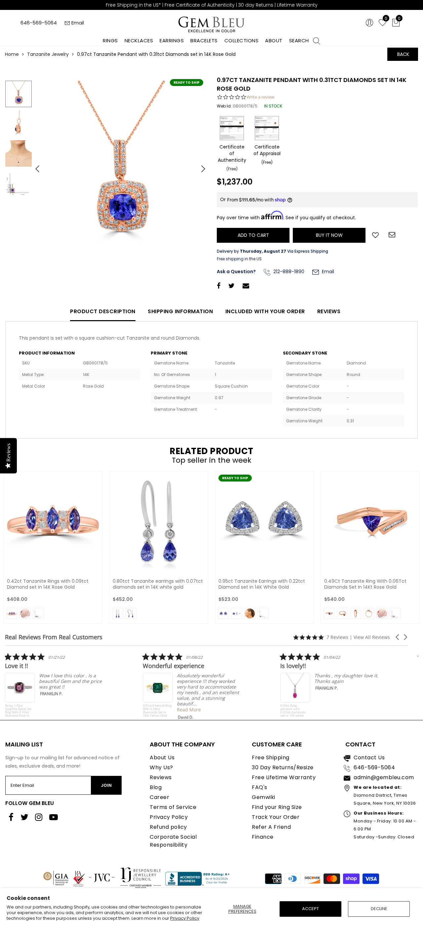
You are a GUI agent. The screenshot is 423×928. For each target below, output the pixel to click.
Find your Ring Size (277, 807)
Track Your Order (275, 817)
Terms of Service (173, 807)
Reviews (329, 311)
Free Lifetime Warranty (284, 777)
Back (403, 54)
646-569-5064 (38, 22)
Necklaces (139, 40)
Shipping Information (180, 311)
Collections (241, 40)
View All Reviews (372, 637)
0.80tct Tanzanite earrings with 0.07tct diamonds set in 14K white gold (158, 584)
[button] (398, 637)
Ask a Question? (236, 271)
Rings (110, 40)
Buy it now (329, 235)
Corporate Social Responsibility (173, 841)
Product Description (102, 311)
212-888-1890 (288, 271)
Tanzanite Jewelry (48, 54)
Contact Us (369, 757)
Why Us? (161, 767)
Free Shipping (270, 757)
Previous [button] (34, 166)
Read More (189, 709)
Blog (156, 787)
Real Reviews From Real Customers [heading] (53, 637)
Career (159, 797)
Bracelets (204, 40)
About (274, 40)
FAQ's (259, 787)
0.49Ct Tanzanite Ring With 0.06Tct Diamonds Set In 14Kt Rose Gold (365, 584)
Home (12, 54)
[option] (120, 166)
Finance (263, 837)
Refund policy (168, 827)
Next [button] (200, 166)
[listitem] (54, 685)
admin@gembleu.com (384, 777)
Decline (379, 909)
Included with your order (265, 311)
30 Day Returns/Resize (283, 767)
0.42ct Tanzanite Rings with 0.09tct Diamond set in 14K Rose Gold (48, 584)
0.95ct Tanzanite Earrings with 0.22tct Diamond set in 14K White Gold (261, 584)
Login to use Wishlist (375, 234)
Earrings (172, 40)
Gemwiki (263, 797)
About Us (162, 757)
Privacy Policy (184, 918)
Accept (310, 909)
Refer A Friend (271, 827)
